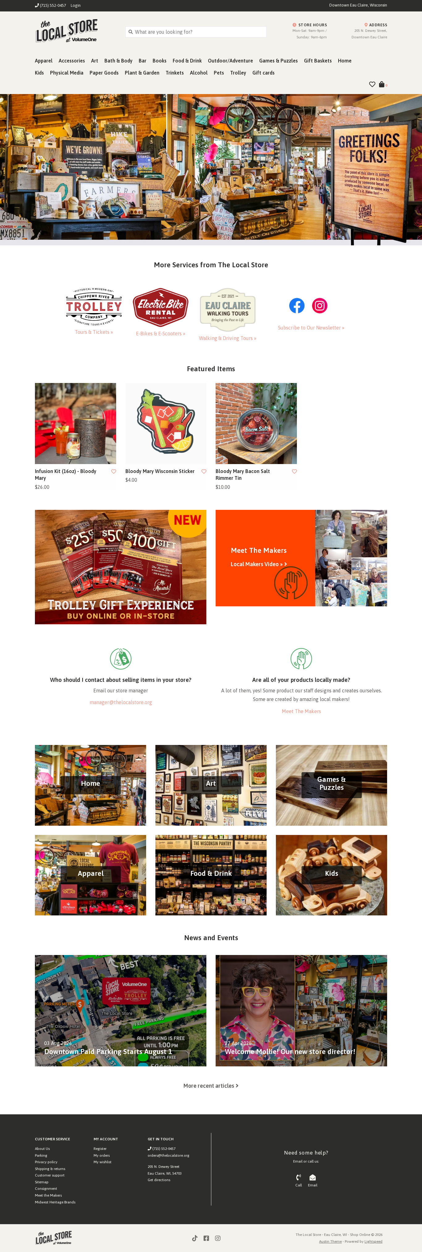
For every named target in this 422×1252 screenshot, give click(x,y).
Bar (142, 60)
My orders (102, 1155)
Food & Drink (187, 60)
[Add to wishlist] (113, 471)
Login (76, 5)
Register (100, 1149)
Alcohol (199, 72)
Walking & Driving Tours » (227, 338)
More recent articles (209, 1085)
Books (160, 60)
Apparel (44, 60)
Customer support (50, 1175)
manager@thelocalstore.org (121, 702)
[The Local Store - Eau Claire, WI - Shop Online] (75, 31)
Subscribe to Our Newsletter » (311, 327)
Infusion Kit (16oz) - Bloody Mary (65, 474)
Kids (39, 72)
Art (94, 60)
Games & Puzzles (278, 60)
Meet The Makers (301, 711)
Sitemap (42, 1182)
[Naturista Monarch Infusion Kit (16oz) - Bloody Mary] (75, 423)
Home (345, 60)
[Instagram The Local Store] (218, 1238)
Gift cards (263, 72)
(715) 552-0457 (163, 1149)
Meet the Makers (48, 1195)
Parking (41, 1155)
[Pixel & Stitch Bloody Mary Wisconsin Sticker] (166, 423)
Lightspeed (373, 1241)
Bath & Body (118, 60)
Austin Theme (330, 1241)
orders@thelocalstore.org (168, 1155)
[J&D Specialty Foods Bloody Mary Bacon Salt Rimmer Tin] (256, 423)
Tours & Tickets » (94, 332)
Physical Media (66, 72)
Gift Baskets (318, 60)
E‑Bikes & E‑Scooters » (160, 333)
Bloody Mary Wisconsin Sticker (160, 471)
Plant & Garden (142, 72)
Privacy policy (46, 1162)
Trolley (238, 72)
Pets (219, 72)
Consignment (46, 1188)
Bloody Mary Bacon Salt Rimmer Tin (243, 474)
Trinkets (175, 72)
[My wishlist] (372, 85)
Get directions (159, 1180)
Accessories (72, 60)
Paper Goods (104, 72)
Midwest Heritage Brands (55, 1202)
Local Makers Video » (257, 564)
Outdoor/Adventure (230, 60)
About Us (42, 1149)
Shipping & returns (50, 1169)
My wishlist (103, 1162)
